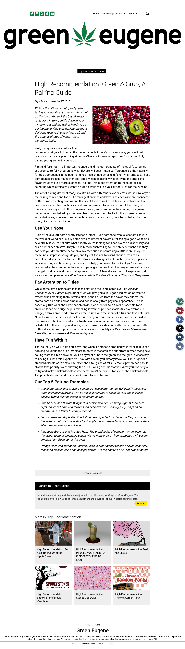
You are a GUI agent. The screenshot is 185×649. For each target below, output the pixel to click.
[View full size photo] (121, 125)
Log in (111, 644)
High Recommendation (92, 71)
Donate (140, 503)
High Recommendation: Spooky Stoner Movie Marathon (50, 598)
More (132, 13)
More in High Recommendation (58, 517)
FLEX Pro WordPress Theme (90, 644)
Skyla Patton (41, 101)
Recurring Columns (112, 13)
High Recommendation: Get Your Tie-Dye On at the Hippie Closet (53, 553)
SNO (105, 644)
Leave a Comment (92, 473)
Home (96, 13)
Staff (98, 624)
